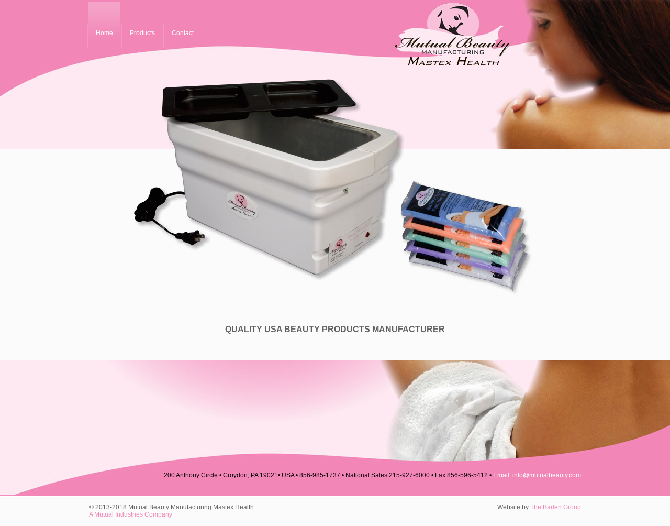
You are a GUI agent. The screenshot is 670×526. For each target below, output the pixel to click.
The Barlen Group (555, 507)
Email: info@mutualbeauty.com (537, 475)
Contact (183, 33)
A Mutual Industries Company (130, 514)
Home (104, 33)
